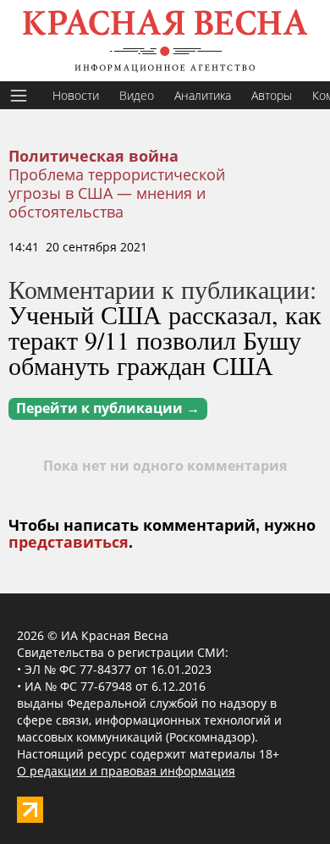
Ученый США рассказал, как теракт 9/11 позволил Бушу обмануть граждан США (165, 339)
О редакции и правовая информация (126, 771)
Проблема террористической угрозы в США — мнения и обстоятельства (116, 193)
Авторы (271, 95)
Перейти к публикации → (108, 408)
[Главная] (165, 40)
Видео (136, 95)
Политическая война (93, 156)
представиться (68, 542)
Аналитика (202, 95)
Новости (75, 95)
